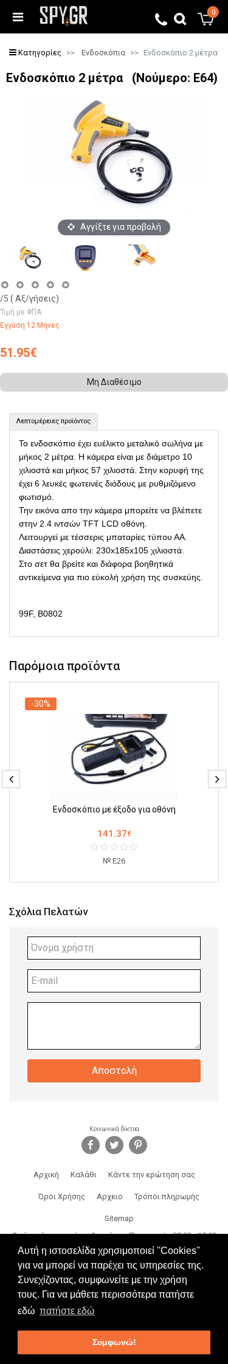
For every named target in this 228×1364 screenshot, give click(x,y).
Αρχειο (110, 1196)
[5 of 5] (66, 285)
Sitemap (119, 1218)
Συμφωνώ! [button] (114, 1342)
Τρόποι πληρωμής (166, 1196)
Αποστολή (114, 1070)
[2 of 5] (19, 285)
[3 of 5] (35, 285)
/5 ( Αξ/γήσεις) (29, 298)
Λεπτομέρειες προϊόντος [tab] (53, 421)
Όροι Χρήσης (61, 1196)
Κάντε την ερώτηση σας (151, 1174)
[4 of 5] (50, 285)
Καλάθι (84, 1174)
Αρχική (46, 1174)
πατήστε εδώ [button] (67, 1311)
